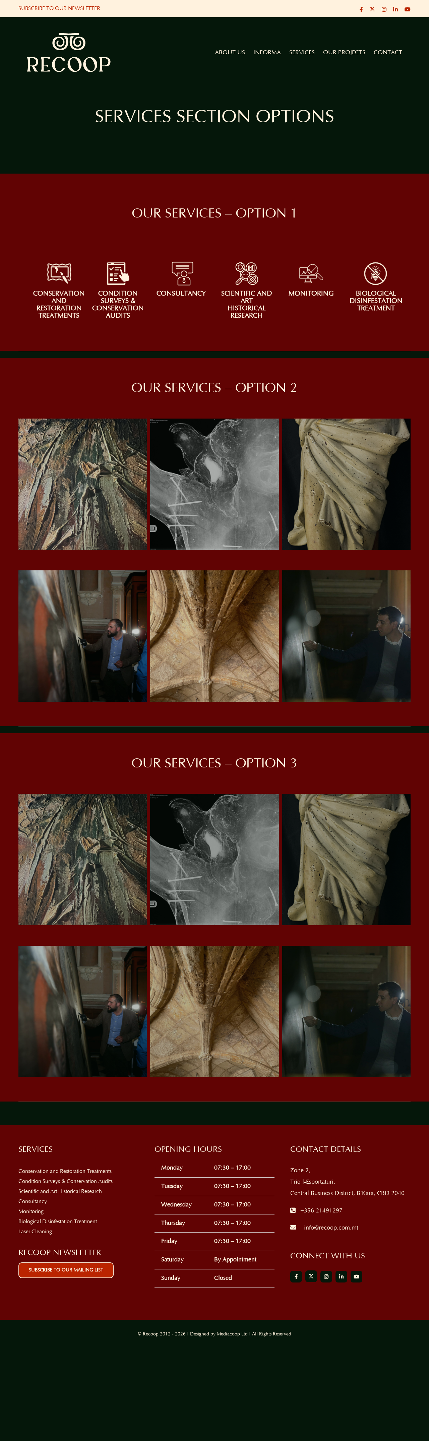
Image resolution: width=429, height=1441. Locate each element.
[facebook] (296, 1276)
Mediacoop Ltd (232, 1334)
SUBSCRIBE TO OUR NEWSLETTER (59, 8)
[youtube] (356, 1276)
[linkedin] (341, 1276)
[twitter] (311, 1276)
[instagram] (326, 1276)
